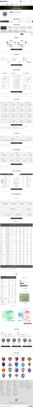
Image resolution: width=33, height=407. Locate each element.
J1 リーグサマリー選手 (22, 382)
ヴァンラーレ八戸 (9, 382)
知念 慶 (8, 260)
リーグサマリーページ (17, 128)
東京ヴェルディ (2, 386)
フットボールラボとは (28, 383)
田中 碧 (8, 251)
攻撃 (19, 224)
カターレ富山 (8, 390)
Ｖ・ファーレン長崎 (2, 395)
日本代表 (27, 382)
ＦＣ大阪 (14, 388)
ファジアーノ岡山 (2, 393)
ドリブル (30, 224)
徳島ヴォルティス (9, 392)
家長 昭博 (7, 254)
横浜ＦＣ (8, 387)
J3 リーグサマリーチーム (22, 386)
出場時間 (15, 224)
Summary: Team (7, 4)
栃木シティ (8, 386)
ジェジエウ (7, 231)
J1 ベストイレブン (22, 383)
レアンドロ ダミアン (6, 255)
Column (21, 4)
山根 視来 (7, 235)
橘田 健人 (7, 250)
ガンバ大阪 (1, 391)
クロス (26, 224)
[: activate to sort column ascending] (2, 225)
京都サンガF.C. (2, 390)
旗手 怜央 (7, 264)
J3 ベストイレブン (22, 387)
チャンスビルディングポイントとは (27, 268)
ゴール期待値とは (25, 93)
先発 (12, 224)
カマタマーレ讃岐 (15, 391)
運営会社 (20, 402)
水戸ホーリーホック (2, 382)
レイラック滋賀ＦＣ (15, 387)
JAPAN (16, 4)
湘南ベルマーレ (8, 388)
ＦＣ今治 (8, 393)
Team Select (30, 4)
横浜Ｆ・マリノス (2, 388)
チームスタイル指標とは (15, 127)
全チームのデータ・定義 (16, 164)
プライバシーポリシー (16, 402)
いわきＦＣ (8, 385)
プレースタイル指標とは (29, 386)
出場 (10, 224)
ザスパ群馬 (14, 383)
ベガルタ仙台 (8, 383)
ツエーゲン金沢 (15, 386)
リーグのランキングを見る (16, 218)
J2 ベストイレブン (22, 385)
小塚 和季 (7, 247)
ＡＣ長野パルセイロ (15, 385)
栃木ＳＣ (14, 382)
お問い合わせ (22, 402)
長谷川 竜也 (7, 245)
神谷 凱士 (7, 238)
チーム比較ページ (6, 346)
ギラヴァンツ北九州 (15, 393)
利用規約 (10, 402)
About (25, 4)
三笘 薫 (8, 248)
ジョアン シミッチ (6, 241)
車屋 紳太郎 (7, 234)
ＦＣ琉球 (14, 395)
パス (22, 224)
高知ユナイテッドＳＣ (15, 392)
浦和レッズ (1, 383)
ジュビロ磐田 (8, 391)
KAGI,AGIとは (27, 385)
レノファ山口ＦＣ (15, 390)
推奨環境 (12, 402)
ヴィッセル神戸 (2, 392)
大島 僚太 (7, 244)
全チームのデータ (16, 91)
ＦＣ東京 (1, 385)
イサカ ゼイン (7, 237)
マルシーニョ (7, 261)
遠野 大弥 (7, 258)
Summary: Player (11, 4)
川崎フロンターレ (2, 387)
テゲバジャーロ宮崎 (9, 395)
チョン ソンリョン (6, 227)
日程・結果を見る (16, 49)
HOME (3, 4)
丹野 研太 (7, 228)
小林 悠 (8, 257)
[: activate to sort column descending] (1, 225)
